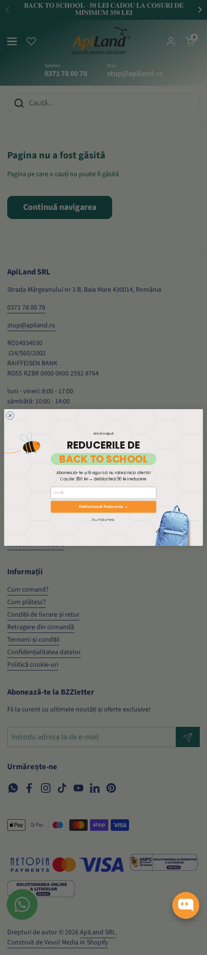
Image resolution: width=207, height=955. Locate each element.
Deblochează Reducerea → (104, 506)
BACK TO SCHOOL (103, 459)
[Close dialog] (10, 416)
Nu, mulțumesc (103, 519)
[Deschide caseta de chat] (185, 905)
